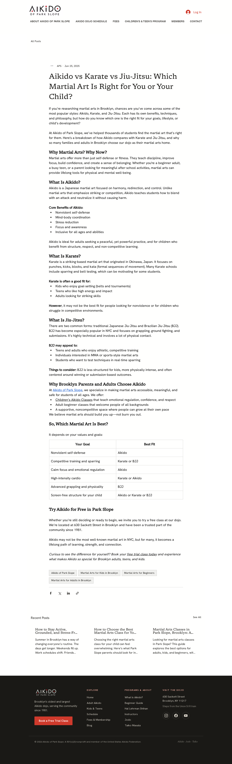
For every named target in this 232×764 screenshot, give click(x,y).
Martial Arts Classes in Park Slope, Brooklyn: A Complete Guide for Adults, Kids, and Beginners (172, 631)
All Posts (36, 41)
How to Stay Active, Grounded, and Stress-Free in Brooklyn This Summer (57, 631)
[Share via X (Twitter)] (59, 593)
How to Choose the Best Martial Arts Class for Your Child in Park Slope (115, 631)
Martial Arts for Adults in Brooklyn (71, 580)
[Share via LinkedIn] (68, 593)
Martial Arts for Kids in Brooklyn (99, 572)
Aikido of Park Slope (62, 572)
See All (197, 617)
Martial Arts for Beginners (139, 572)
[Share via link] (77, 593)
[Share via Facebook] (50, 593)
